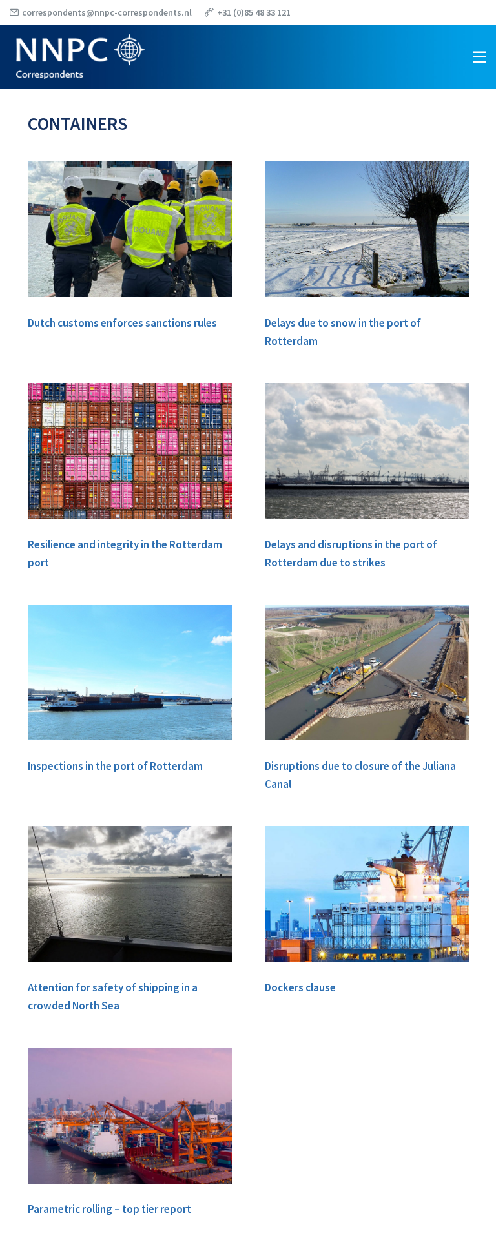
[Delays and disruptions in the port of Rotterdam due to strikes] (367, 451)
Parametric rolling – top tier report (109, 1209)
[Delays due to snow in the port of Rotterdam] (367, 229)
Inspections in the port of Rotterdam (115, 766)
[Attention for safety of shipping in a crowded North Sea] (130, 894)
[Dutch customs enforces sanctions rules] (130, 229)
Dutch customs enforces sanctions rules (122, 323)
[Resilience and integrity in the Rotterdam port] (130, 451)
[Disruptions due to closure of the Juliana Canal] (367, 672)
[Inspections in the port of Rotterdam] (130, 672)
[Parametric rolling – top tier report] (130, 1116)
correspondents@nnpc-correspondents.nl (107, 12)
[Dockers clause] (367, 894)
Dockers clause (300, 987)
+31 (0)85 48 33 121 (254, 12)
